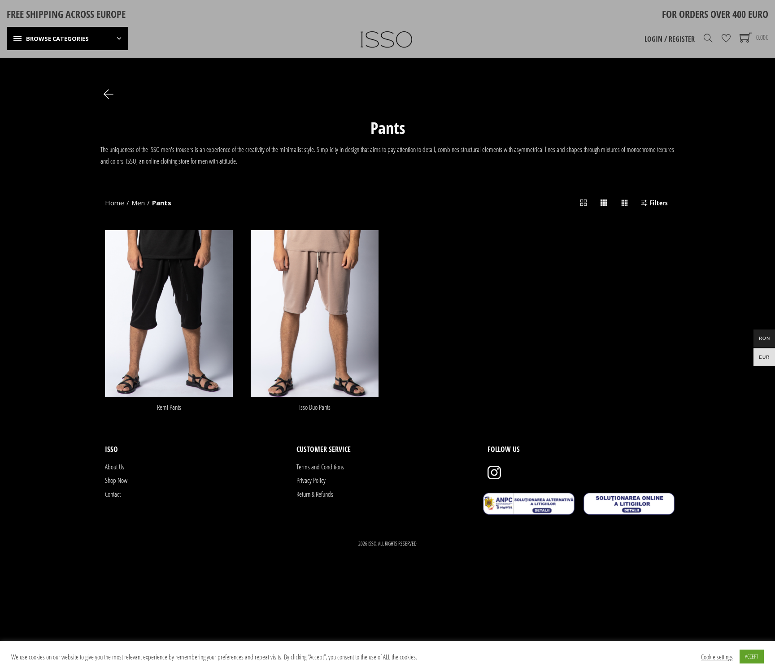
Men (138, 202)
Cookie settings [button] (717, 657)
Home (114, 202)
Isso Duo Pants (315, 407)
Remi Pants (169, 407)
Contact (113, 494)
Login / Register (669, 39)
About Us (114, 466)
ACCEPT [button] (751, 656)
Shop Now (116, 480)
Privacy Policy (311, 480)
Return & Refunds (314, 494)
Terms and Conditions (320, 466)
